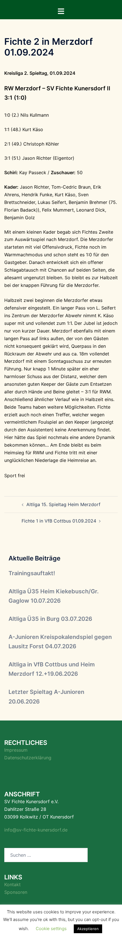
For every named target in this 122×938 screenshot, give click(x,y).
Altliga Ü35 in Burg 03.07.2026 (50, 618)
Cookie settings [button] (51, 928)
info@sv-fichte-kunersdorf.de (36, 830)
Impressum (16, 750)
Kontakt (12, 884)
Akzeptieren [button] (88, 928)
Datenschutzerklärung (27, 757)
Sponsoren (15, 892)
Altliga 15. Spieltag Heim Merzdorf (63, 504)
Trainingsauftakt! (32, 573)
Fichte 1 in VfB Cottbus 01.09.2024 (59, 521)
